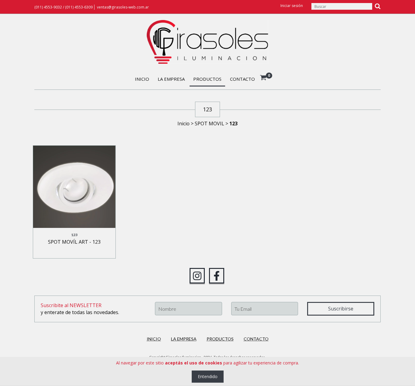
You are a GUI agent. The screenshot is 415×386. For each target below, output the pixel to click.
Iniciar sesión (291, 5)
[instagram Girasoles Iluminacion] (197, 276)
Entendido (208, 376)
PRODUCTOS (207, 79)
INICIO (142, 79)
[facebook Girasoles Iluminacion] (216, 276)
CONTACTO (242, 79)
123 (74, 234)
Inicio (183, 123)
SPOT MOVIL (209, 123)
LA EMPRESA (171, 79)
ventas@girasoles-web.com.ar (123, 7)
